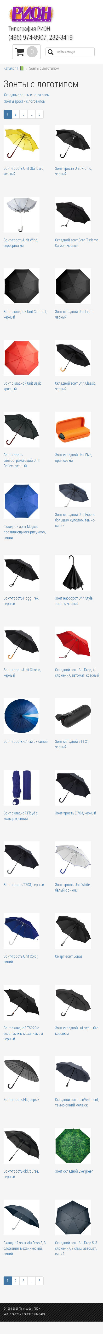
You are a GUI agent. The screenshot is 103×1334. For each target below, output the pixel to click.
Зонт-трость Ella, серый (21, 1099)
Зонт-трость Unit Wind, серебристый (21, 242)
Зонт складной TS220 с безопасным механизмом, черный (24, 1033)
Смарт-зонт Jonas (68, 956)
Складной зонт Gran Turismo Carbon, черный (76, 242)
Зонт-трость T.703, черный (24, 884)
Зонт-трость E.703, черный (75, 812)
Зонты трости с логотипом (25, 101)
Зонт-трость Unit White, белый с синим (73, 887)
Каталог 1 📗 (14, 68)
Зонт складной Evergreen (74, 1171)
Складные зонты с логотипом (27, 94)
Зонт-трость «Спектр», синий (26, 741)
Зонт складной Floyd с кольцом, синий (21, 815)
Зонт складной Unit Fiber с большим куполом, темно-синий (75, 520)
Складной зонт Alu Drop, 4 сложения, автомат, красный (77, 672)
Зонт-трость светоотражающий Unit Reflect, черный (22, 460)
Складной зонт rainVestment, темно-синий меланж (77, 1102)
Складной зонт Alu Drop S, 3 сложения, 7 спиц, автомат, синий (76, 1248)
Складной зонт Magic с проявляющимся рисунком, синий (25, 532)
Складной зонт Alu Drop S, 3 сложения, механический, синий (25, 1248)
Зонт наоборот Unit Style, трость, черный (74, 600)
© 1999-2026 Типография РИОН (22, 1308)
